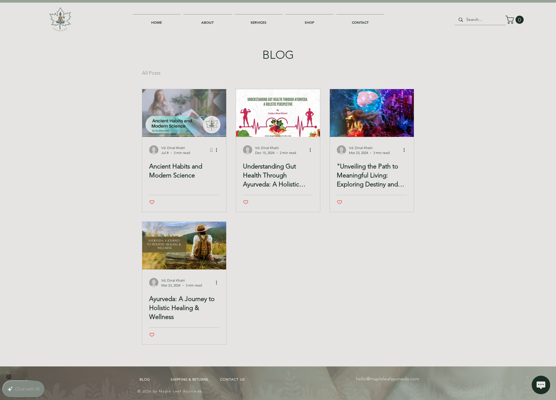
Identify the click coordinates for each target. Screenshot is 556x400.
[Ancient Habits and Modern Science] (184, 113)
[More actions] (218, 149)
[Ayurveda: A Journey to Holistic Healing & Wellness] (184, 245)
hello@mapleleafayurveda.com (387, 378)
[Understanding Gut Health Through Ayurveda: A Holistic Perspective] (278, 113)
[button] (207, 19)
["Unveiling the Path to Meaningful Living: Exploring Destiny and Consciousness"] (372, 113)
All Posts (151, 73)
